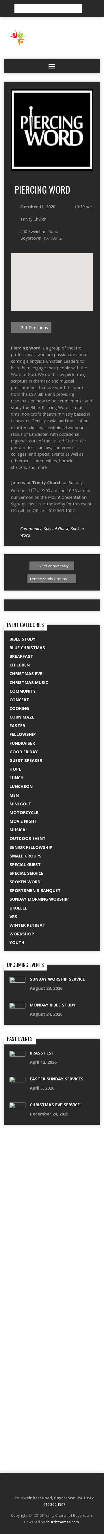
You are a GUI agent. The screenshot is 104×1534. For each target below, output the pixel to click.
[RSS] (33, 1486)
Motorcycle (24, 812)
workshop (22, 934)
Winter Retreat (27, 925)
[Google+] (62, 1486)
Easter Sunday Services (56, 1079)
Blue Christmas (27, 647)
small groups (26, 856)
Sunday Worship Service (57, 979)
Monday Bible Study (53, 1005)
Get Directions (33, 327)
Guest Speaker (26, 760)
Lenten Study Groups (49, 578)
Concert (19, 699)
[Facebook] (48, 1486)
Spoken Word (25, 882)
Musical (19, 829)
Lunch (17, 777)
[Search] (88, 9)
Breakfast (21, 656)
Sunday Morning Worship (39, 899)
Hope (15, 769)
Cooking (19, 708)
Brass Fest (42, 1053)
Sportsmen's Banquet (35, 890)
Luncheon (21, 786)
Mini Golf (20, 804)
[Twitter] (55, 1486)
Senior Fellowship (31, 847)
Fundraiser (22, 743)
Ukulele (18, 908)
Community (31, 528)
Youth (17, 942)
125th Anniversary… (54, 565)
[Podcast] (41, 1486)
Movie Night (23, 821)
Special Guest (56, 528)
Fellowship (23, 734)
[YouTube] (70, 1486)
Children (20, 665)
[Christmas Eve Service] (17, 1530)
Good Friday (24, 751)
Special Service (26, 873)
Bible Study (23, 639)
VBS (13, 916)
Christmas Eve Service (55, 1104)
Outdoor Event (28, 838)
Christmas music (29, 682)
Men (14, 795)
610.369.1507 (54, 1504)
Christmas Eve (26, 673)
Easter (17, 725)
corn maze (22, 717)
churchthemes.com (62, 1522)
